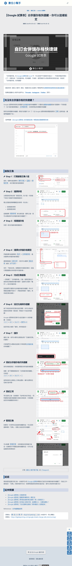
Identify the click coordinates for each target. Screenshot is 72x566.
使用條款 (32, 559)
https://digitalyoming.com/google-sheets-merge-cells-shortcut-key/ (33, 517)
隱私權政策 (60, 88)
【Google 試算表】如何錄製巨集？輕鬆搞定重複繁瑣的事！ (30, 120)
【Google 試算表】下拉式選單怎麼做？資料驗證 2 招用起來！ (26, 504)
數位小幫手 (15, 3)
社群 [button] (69, 549)
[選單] (67, 3)
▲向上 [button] (69, 552)
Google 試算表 (22, 76)
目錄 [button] (69, 535)
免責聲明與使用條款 (49, 88)
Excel (30, 76)
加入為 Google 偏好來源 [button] (37, 552)
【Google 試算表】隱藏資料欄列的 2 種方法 (21, 497)
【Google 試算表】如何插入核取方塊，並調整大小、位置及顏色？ (28, 502)
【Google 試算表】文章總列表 (16, 495)
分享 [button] (69, 539)
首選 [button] (69, 544)
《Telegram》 (45, 470)
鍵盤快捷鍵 (47, 104)
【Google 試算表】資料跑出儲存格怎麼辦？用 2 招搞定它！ (26, 500)
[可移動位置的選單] (69, 529)
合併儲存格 (26, 104)
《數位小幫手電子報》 (32, 470)
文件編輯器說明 (17, 509)
